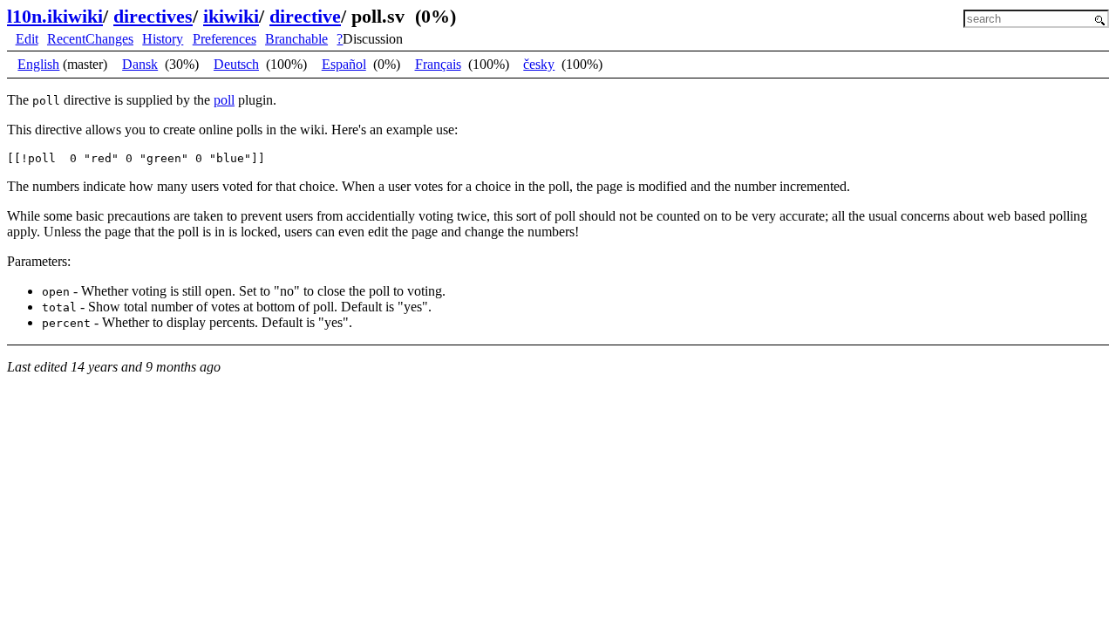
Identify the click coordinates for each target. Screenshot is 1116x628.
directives (153, 16)
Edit (27, 38)
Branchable (296, 38)
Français (438, 64)
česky (539, 64)
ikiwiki (231, 16)
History (162, 38)
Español (344, 64)
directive (305, 16)
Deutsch (236, 64)
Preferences (224, 38)
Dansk (140, 64)
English (38, 64)
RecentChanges (90, 38)
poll (224, 99)
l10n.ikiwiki (55, 16)
